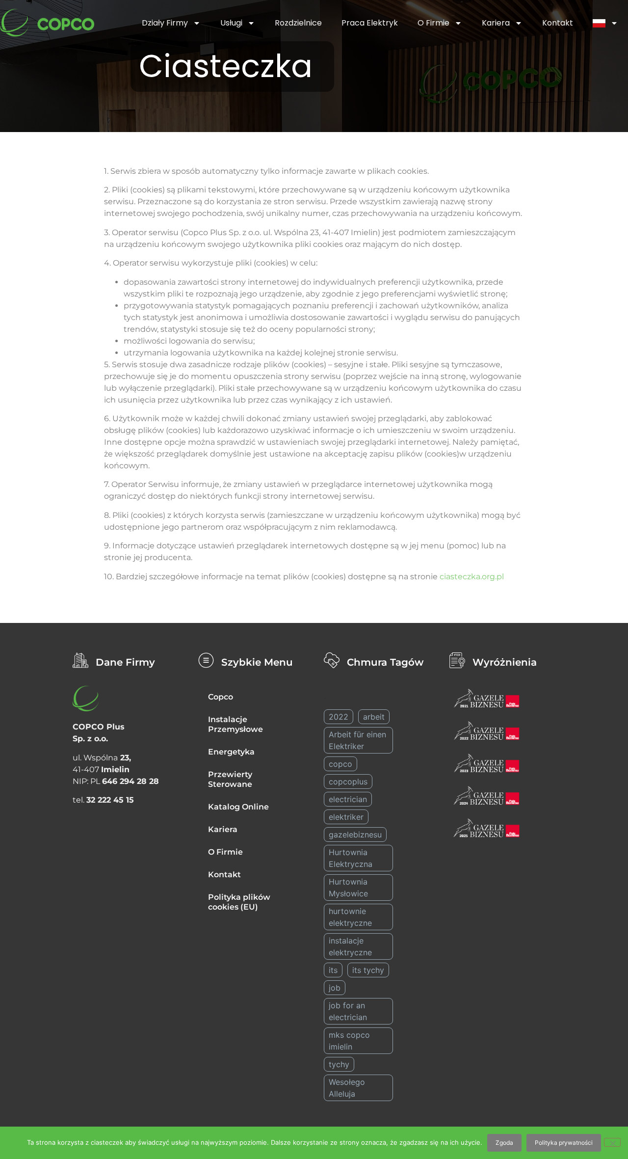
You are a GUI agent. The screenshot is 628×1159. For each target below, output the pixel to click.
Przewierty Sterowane (230, 779)
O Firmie (433, 22)
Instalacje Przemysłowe (235, 724)
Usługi (231, 22)
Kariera (496, 22)
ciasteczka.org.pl (472, 576)
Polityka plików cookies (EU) (239, 902)
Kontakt (557, 22)
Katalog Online (238, 806)
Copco (220, 696)
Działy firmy (165, 22)
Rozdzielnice (298, 22)
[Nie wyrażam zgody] (612, 1142)
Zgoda (504, 1142)
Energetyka (231, 751)
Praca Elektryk (369, 22)
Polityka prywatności (564, 1142)
